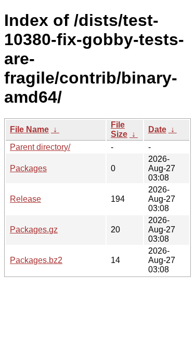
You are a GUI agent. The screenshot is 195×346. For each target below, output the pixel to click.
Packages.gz (34, 229)
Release (25, 199)
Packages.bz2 (36, 260)
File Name (29, 129)
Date (157, 129)
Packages (28, 168)
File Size (119, 129)
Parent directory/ (40, 147)
